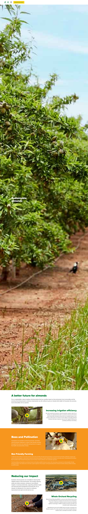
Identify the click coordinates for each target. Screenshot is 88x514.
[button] (18, 2)
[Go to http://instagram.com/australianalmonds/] (8, 2)
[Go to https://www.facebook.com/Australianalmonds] (5, 2)
